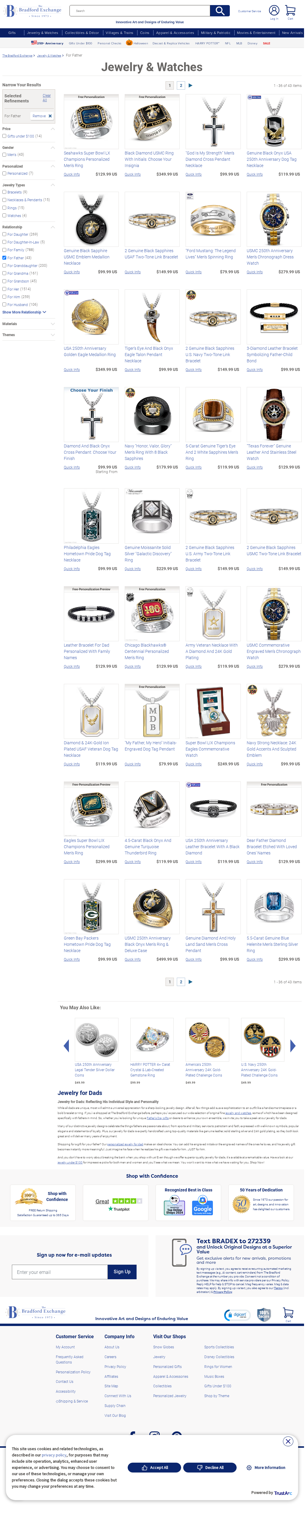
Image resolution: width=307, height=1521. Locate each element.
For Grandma (17, 273)
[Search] (220, 10)
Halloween (141, 43)
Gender (8, 147)
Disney (252, 43)
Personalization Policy (73, 1371)
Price (6, 129)
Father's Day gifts (158, 1118)
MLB (239, 43)
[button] (237, 1315)
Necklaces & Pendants (24, 199)
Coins (145, 32)
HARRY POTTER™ (207, 43)
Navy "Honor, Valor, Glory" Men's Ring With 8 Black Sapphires (148, 452)
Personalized (12, 166)
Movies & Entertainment (256, 32)
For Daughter (17, 234)
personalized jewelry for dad (125, 1144)
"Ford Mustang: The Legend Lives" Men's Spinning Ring (211, 254)
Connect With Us (118, 1395)
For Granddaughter (22, 265)
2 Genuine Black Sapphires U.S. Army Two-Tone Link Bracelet (210, 554)
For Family (15, 249)
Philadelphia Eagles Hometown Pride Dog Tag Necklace (87, 554)
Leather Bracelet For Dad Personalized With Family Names (87, 651)
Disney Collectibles (219, 1356)
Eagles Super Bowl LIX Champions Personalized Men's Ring (87, 846)
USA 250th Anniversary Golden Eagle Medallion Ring (90, 351)
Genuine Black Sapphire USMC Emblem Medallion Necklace (87, 257)
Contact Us (64, 1381)
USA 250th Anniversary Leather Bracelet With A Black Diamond (213, 846)
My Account (65, 1346)
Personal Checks (109, 43)
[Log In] (274, 10)
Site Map (111, 1385)
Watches (14, 215)
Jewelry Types (13, 185)
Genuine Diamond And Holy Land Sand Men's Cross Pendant (211, 944)
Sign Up (122, 1271)
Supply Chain (115, 1405)
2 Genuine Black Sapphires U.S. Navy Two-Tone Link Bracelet (210, 354)
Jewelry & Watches (42, 32)
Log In (274, 18)
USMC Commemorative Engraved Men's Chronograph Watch (274, 651)
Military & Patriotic (215, 32)
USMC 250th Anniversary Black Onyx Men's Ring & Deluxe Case (148, 944)
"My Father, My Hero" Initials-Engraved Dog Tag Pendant (151, 746)
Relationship (12, 227)
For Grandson (18, 281)
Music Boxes (214, 1376)
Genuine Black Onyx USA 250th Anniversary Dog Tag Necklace (272, 159)
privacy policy (54, 1455)
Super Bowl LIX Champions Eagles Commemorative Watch (210, 749)
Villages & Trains (119, 32)
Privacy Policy (222, 1292)
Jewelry (159, 1356)
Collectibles (162, 1385)
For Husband (17, 304)
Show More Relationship (21, 312)
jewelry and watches (238, 1113)
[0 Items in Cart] (290, 10)
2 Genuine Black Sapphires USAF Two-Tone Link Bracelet (151, 254)
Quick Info (72, 174)
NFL (228, 43)
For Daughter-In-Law (23, 242)
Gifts (12, 32)
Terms (278, 1288)
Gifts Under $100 (80, 43)
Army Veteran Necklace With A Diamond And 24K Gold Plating (212, 651)
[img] (288, 1313)
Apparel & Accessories (175, 32)
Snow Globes (163, 1346)
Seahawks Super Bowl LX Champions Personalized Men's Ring (87, 159)
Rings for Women (218, 1366)
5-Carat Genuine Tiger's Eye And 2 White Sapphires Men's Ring (212, 452)
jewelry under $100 (70, 1162)
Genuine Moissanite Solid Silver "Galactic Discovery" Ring (148, 554)
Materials (9, 324)
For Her (13, 288)
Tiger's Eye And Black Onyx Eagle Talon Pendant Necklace (149, 354)
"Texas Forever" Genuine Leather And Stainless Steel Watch (271, 452)
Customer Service (249, 11)
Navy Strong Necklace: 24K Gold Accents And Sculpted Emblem (271, 749)
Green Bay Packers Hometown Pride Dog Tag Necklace (87, 944)
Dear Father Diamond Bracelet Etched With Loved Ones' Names (272, 846)
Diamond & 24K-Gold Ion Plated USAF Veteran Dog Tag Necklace (91, 749)
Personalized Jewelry (169, 1395)
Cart (290, 18)
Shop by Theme (216, 1395)
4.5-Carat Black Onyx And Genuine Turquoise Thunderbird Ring (148, 846)
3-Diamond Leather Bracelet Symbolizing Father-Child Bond (272, 354)
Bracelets (14, 192)
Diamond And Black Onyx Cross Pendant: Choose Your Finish (90, 452)
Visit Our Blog (115, 1415)
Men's (11, 154)
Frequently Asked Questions (69, 1359)
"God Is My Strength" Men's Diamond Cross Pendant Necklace (210, 159)
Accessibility (66, 1391)
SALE (266, 43)
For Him (13, 296)
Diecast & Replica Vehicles (171, 43)
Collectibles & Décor (82, 32)
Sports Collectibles (219, 1346)
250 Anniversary (50, 43)
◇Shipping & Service (72, 1401)
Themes (8, 335)
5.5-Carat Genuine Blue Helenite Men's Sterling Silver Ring (272, 944)
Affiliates (111, 1376)
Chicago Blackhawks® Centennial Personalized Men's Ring (147, 651)
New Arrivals (292, 32)
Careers (110, 1356)
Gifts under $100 (20, 135)
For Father (15, 257)
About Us (112, 1346)
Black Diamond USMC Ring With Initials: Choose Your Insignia (149, 159)
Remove (39, 115)
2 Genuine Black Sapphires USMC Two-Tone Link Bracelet (274, 550)
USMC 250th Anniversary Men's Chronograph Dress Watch (270, 257)
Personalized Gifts (167, 1366)
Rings (12, 207)
